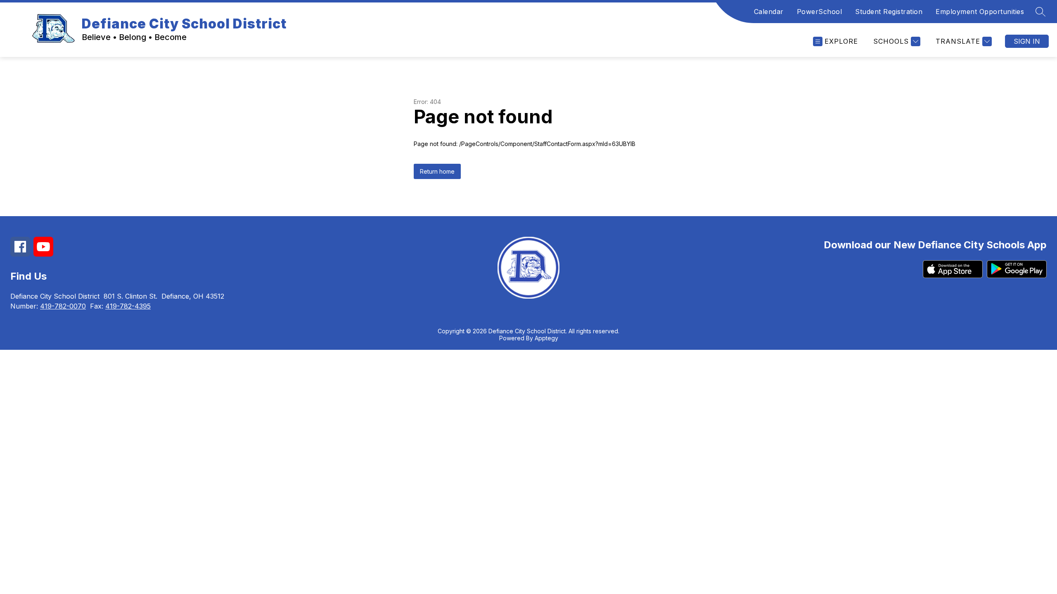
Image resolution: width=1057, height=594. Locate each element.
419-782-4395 (128, 306)
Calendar (769, 11)
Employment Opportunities (980, 11)
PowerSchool (819, 11)
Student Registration (888, 11)
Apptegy (546, 338)
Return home (437, 171)
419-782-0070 (63, 306)
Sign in (1027, 41)
